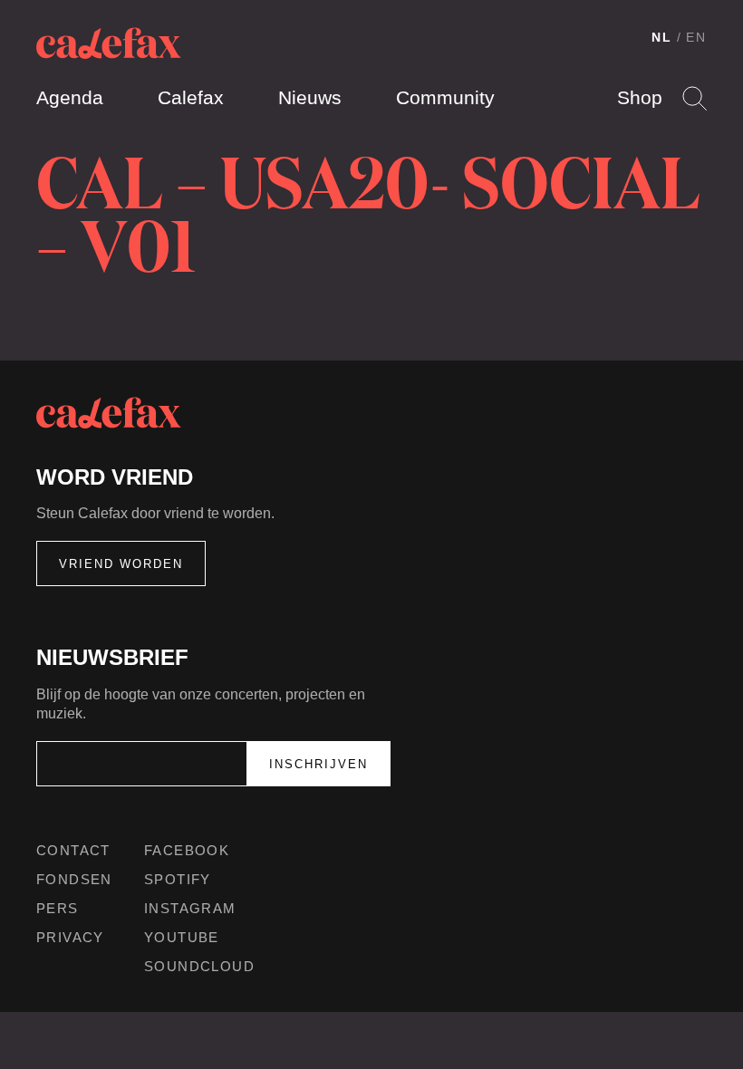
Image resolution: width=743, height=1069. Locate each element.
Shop (639, 97)
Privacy (70, 937)
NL (661, 37)
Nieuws (310, 97)
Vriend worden (121, 564)
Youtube (181, 937)
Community (445, 97)
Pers (57, 908)
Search (694, 98)
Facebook (186, 850)
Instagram (190, 908)
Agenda (69, 97)
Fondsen (74, 879)
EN (696, 37)
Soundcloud (199, 966)
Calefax (191, 97)
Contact (73, 850)
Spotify (177, 879)
